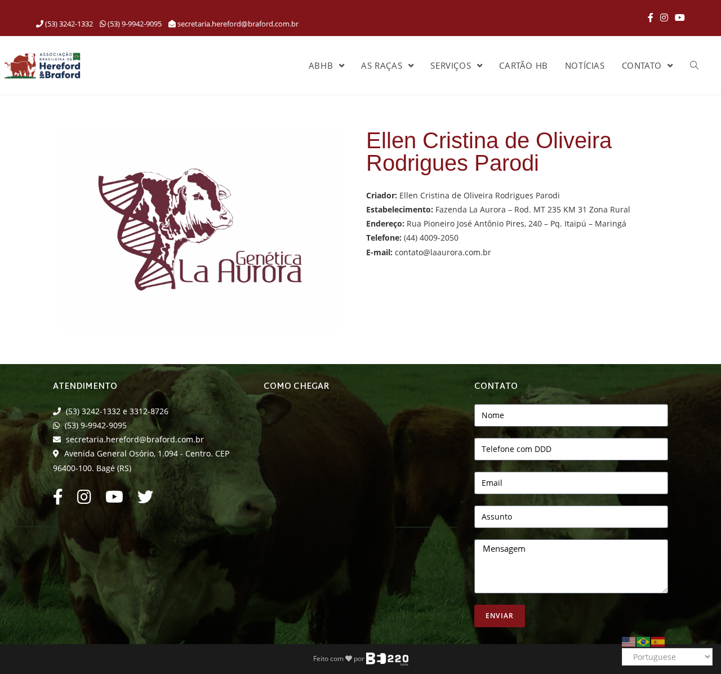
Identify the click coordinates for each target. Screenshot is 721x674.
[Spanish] (658, 640)
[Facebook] (650, 17)
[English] (629, 640)
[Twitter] (145, 499)
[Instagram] (664, 17)
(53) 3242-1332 (68, 24)
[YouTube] (678, 17)
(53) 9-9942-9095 (134, 24)
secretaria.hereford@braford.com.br (238, 24)
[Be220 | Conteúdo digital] (387, 658)
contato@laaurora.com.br (443, 252)
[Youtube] (114, 499)
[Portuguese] (644, 640)
